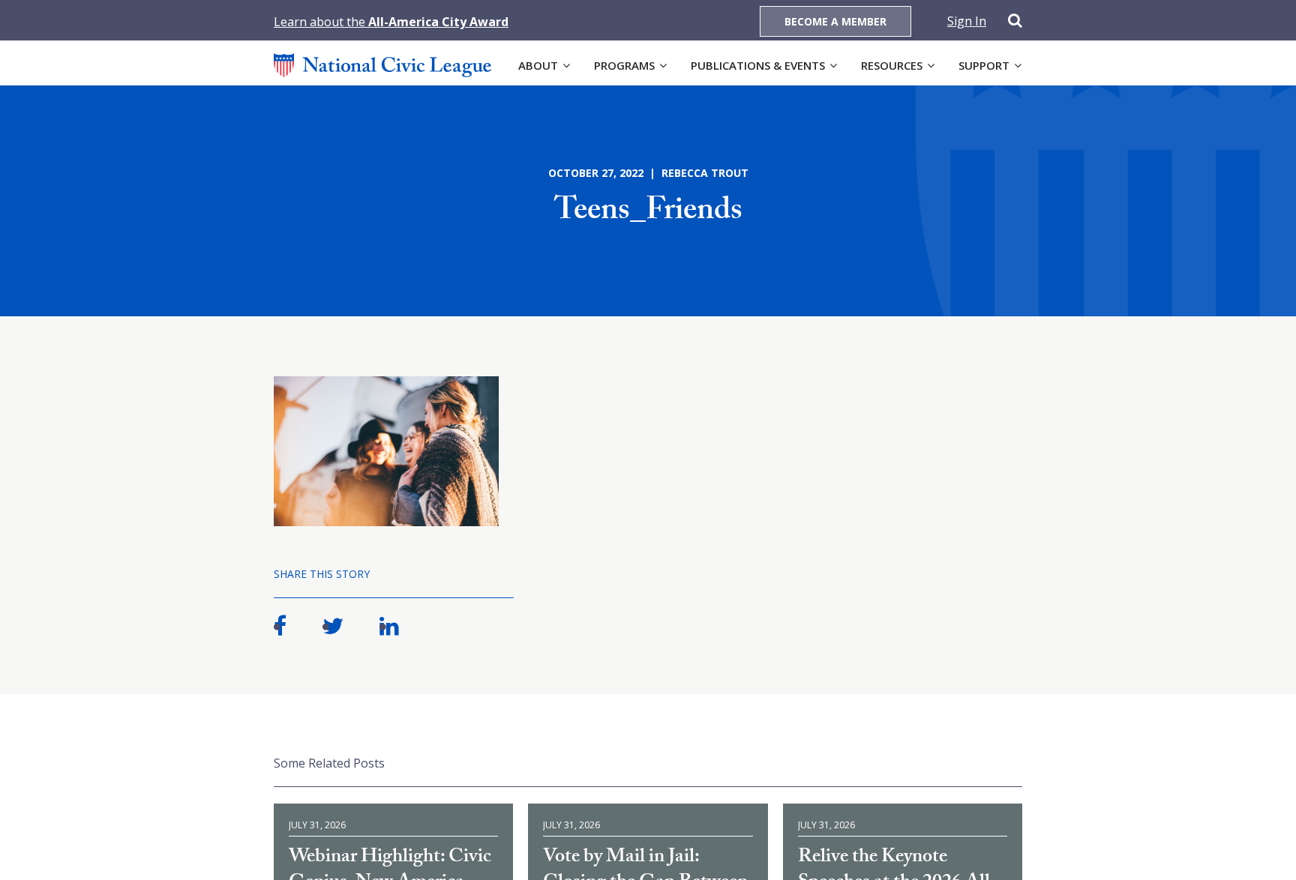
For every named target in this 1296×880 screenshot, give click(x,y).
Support (984, 65)
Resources (891, 65)
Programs (624, 65)
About (538, 65)
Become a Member (835, 21)
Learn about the (391, 21)
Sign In (966, 21)
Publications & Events (758, 65)
